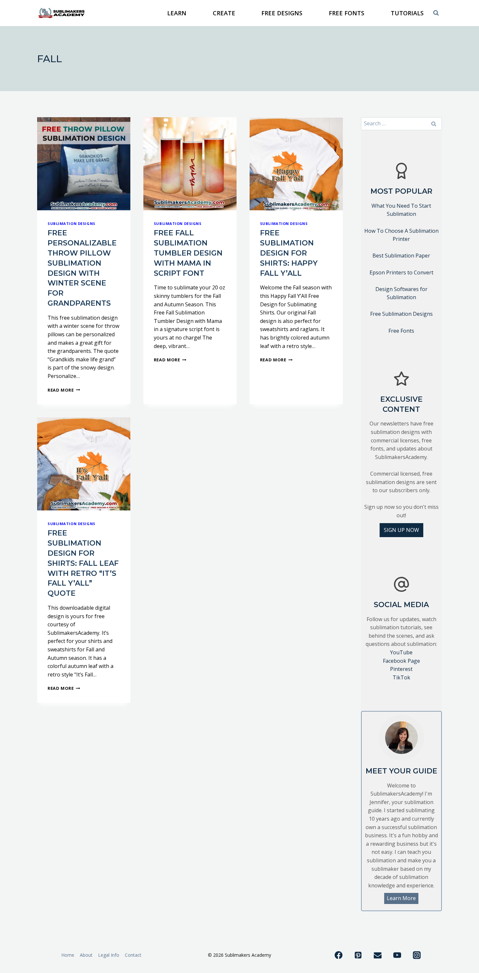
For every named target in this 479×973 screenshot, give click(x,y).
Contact (133, 955)
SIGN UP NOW (401, 530)
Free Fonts (401, 330)
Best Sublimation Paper (401, 255)
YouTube (401, 652)
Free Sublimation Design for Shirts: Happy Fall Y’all (289, 253)
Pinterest (401, 669)
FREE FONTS (346, 13)
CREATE (224, 13)
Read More (64, 390)
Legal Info (108, 955)
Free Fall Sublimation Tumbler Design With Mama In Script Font (188, 253)
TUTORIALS (407, 13)
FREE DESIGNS (281, 13)
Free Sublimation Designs (401, 313)
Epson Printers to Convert (401, 272)
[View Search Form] (436, 13)
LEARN (176, 13)
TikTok (401, 677)
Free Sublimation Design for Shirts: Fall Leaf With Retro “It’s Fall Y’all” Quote (83, 563)
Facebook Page (401, 660)
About (86, 955)
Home (67, 955)
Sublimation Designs (71, 223)
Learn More (401, 898)
